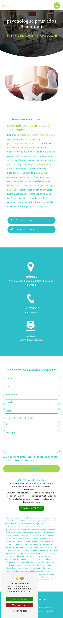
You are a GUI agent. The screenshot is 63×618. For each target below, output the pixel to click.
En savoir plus (23, 220)
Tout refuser (19, 605)
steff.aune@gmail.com (31, 340)
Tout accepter (19, 599)
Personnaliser (19, 610)
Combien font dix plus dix (18, 418)
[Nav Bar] (57, 5)
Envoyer (34, 468)
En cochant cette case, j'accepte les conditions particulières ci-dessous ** (33, 458)
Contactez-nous (24, 229)
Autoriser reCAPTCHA (31, 508)
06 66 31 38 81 (31, 312)
